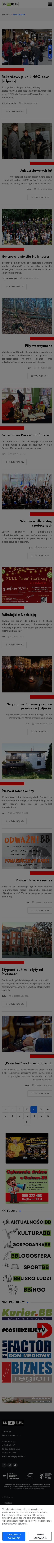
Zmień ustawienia (40, 1536)
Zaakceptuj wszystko (14, 1536)
